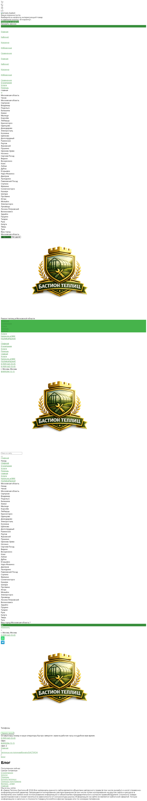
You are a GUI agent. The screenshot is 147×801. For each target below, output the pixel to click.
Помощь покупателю (11, 781)
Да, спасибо (6, 237)
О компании (6, 82)
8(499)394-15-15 (8, 743)
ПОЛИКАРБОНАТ (8, 361)
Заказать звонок (7, 733)
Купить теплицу (8, 779)
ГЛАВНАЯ (5, 343)
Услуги (4, 85)
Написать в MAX (8, 359)
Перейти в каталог (10, 22)
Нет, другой (16, 237)
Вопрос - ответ (8, 784)
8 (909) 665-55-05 (8, 635)
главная (4, 331)
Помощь (5, 87)
